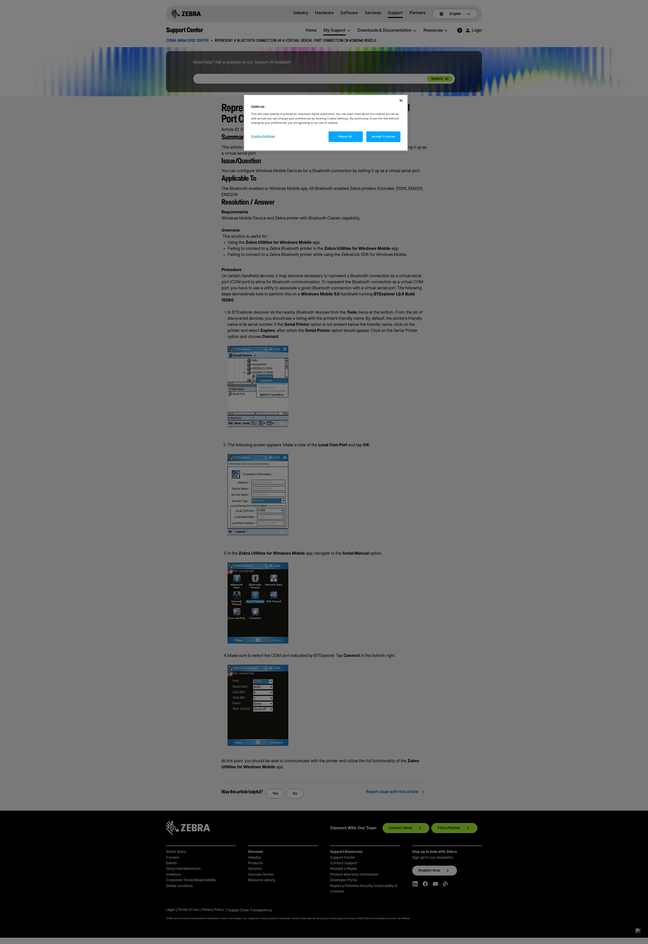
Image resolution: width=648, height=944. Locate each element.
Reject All (345, 136)
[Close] (401, 100)
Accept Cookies (383, 136)
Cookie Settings (263, 136)
